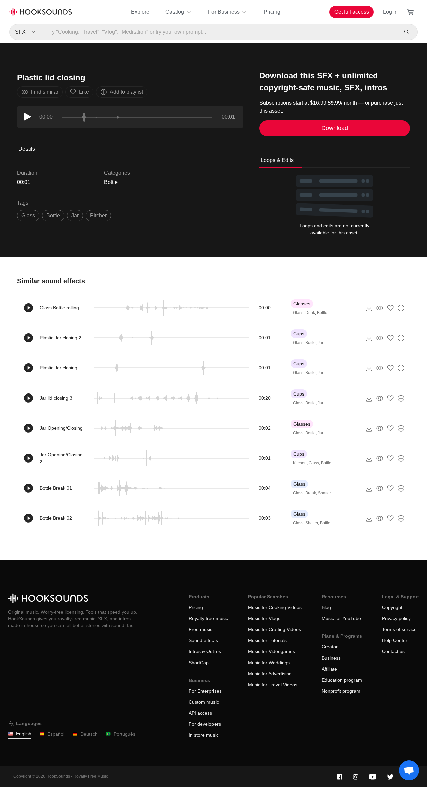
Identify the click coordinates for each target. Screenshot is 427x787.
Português (124, 734)
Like (84, 92)
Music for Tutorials (267, 640)
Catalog (174, 12)
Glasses (301, 303)
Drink (310, 312)
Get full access (351, 12)
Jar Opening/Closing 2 (61, 458)
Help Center (394, 640)
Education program (342, 680)
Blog (326, 607)
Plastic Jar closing (58, 367)
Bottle (111, 182)
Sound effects (203, 640)
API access (200, 713)
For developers (205, 724)
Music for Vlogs (264, 618)
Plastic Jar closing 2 (60, 337)
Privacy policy (396, 618)
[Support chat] (409, 770)
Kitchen (300, 463)
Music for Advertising (270, 673)
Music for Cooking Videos (275, 607)
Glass (28, 215)
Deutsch (89, 734)
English (23, 733)
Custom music (204, 702)
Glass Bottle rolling (59, 307)
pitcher (98, 215)
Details (26, 149)
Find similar (44, 92)
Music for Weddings (269, 662)
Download (334, 128)
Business (331, 658)
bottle (53, 215)
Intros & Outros (205, 651)
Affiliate (329, 669)
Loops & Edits (277, 160)
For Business (224, 12)
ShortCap (199, 662)
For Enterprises (205, 691)
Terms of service (399, 629)
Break (310, 493)
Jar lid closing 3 (56, 398)
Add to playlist (126, 92)
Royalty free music (208, 618)
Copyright (392, 607)
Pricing (272, 12)
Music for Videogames (271, 651)
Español (55, 734)
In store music (204, 735)
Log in (390, 12)
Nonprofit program (341, 691)
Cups (298, 333)
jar (75, 215)
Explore (140, 12)
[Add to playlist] (401, 308)
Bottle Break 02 (56, 518)
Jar (320, 342)
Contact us (393, 651)
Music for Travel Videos (272, 684)
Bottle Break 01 (56, 488)
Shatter (324, 493)
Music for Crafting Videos (274, 629)
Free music (200, 629)
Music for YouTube (341, 618)
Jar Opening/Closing (61, 428)
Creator (330, 646)
